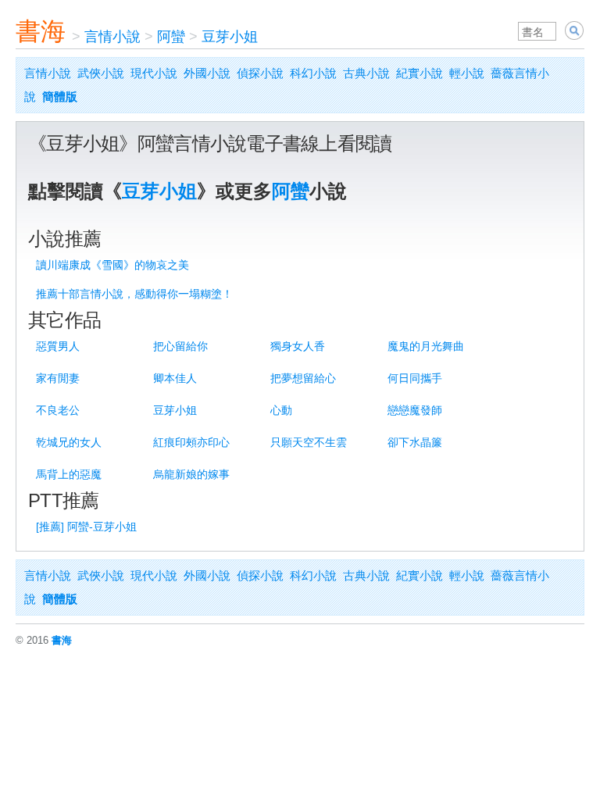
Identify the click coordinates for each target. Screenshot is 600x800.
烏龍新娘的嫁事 (191, 474)
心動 (281, 410)
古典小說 (366, 73)
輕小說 (466, 73)
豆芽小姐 (230, 37)
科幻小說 (313, 73)
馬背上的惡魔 (69, 474)
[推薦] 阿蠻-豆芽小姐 (86, 526)
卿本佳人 (175, 378)
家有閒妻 (58, 378)
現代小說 (153, 73)
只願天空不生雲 (308, 442)
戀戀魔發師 (415, 410)
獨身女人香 (297, 346)
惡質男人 (58, 346)
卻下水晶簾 (415, 442)
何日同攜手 (415, 378)
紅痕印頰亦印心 (191, 442)
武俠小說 (100, 73)
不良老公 (58, 410)
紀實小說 (419, 73)
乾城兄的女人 (69, 442)
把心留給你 (180, 346)
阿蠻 (171, 37)
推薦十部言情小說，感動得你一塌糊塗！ (134, 294)
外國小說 (207, 73)
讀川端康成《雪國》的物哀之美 (112, 265)
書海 (41, 31)
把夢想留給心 (303, 378)
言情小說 (112, 37)
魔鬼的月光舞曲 (426, 346)
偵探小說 (260, 73)
